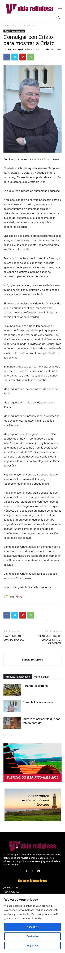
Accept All (32, 926)
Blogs (15, 25)
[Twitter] (14, 57)
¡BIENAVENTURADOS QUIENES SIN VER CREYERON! (50, 640)
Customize (33, 936)
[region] (32, 923)
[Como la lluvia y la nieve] (12, 706)
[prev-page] (5, 736)
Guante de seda (28, 25)
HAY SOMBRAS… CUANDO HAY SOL (13, 638)
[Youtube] (38, 871)
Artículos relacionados (18, 676)
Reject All (32, 945)
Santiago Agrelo (16, 49)
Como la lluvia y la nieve (38, 702)
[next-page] (11, 736)
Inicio (6, 25)
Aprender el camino (35, 685)
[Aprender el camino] (12, 690)
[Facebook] (6, 57)
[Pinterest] (22, 57)
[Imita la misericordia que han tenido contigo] (12, 723)
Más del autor (41, 676)
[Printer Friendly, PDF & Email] (14, 596)
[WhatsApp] (30, 57)
